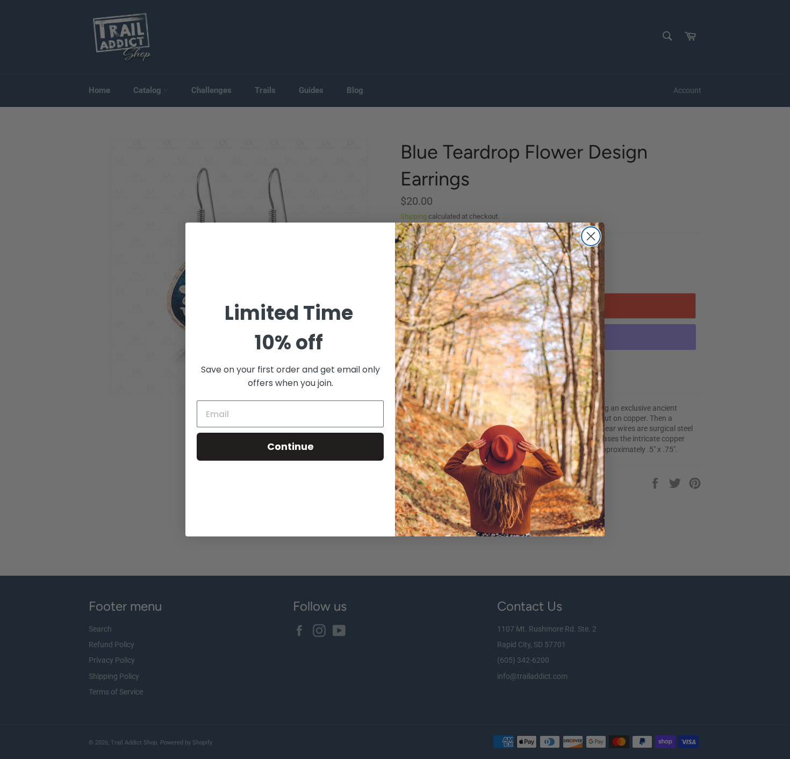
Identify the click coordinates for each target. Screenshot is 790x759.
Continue (290, 446)
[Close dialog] (590, 236)
